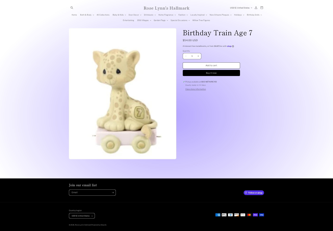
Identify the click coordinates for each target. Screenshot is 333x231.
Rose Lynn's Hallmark (83, 225)
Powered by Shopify (99, 225)
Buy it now (211, 73)
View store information (195, 89)
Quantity (186, 51)
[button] (72, 8)
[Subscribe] (113, 192)
